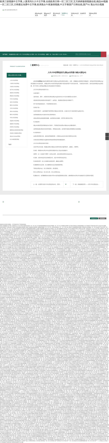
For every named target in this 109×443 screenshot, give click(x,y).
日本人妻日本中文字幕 (60, 288)
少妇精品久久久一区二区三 (90, 283)
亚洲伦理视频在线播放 (59, 319)
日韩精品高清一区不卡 (93, 271)
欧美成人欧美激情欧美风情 (45, 314)
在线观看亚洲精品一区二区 (64, 316)
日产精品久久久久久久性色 (9, 342)
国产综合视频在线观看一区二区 (80, 406)
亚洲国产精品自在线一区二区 (66, 235)
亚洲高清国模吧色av (38, 241)
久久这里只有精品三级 (19, 340)
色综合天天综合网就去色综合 (76, 360)
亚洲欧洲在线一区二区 (31, 245)
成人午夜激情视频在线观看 (44, 383)
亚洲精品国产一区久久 (78, 385)
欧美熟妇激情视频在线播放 (88, 349)
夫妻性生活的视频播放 (93, 296)
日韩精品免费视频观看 (36, 436)
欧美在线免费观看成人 (101, 297)
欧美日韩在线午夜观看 (19, 245)
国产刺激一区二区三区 (54, 406)
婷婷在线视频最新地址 (100, 245)
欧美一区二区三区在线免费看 (19, 385)
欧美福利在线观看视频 (73, 353)
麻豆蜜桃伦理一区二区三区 (18, 230)
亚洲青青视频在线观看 (18, 293)
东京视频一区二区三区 (16, 231)
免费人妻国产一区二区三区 (64, 278)
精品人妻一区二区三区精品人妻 (61, 349)
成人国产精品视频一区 (100, 419)
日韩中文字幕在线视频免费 (61, 297)
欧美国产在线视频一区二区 (48, 336)
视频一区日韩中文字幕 (70, 314)
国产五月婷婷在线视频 (70, 366)
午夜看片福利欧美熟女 (28, 362)
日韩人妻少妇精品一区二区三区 (15, 376)
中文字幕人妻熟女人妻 (53, 307)
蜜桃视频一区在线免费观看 (18, 327)
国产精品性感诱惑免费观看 (79, 370)
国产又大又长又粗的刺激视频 (11, 243)
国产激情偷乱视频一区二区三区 (57, 331)
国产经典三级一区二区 (19, 386)
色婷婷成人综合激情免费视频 (53, 231)
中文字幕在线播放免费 (94, 250)
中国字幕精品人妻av (90, 342)
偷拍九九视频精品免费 (52, 296)
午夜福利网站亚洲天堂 (10, 297)
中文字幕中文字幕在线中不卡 (59, 306)
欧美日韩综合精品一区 (52, 251)
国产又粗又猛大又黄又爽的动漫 (90, 280)
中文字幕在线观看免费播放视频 (49, 316)
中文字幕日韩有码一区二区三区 (44, 402)
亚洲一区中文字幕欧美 (52, 270)
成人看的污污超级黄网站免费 (74, 227)
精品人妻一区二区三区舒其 (42, 359)
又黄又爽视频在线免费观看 (32, 230)
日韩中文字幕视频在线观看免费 (19, 309)
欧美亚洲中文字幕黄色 (48, 380)
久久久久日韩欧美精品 (65, 291)
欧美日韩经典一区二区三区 (60, 353)
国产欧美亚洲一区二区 (88, 300)
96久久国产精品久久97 (6, 271)
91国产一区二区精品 (101, 423)
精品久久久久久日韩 (17, 253)
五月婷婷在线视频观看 (14, 300)
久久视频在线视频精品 (87, 336)
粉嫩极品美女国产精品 (9, 316)
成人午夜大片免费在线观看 (18, 247)
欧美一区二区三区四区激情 (41, 280)
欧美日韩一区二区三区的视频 (13, 241)
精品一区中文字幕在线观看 (24, 235)
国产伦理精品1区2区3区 (69, 261)
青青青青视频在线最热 (68, 317)
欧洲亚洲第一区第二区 (85, 389)
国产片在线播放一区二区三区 (44, 268)
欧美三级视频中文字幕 (10, 274)
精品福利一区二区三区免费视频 (91, 268)
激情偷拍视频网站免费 (68, 357)
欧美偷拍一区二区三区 (16, 254)
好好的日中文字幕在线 (102, 274)
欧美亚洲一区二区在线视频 (27, 286)
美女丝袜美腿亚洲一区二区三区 (12, 304)
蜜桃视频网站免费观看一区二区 (50, 395)
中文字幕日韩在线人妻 (89, 409)
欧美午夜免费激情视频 (33, 321)
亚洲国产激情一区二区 (42, 409)
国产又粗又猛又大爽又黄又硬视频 (35, 426)
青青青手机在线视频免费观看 (101, 287)
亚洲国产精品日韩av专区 (71, 374)
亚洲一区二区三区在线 (16, 337)
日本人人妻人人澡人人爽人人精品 (60, 266)
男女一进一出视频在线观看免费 (44, 293)
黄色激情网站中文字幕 (102, 270)
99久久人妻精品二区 (86, 233)
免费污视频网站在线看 (75, 267)
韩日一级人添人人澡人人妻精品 (35, 267)
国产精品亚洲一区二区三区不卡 (64, 234)
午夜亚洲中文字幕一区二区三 (77, 435)
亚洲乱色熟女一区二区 (25, 257)
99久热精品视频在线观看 (32, 413)
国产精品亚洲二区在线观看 (62, 274)
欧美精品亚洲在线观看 (80, 238)
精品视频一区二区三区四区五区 (93, 290)
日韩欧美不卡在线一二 (90, 385)
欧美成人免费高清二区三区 (100, 336)
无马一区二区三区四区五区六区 (20, 395)
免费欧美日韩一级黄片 (72, 281)
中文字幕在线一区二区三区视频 (31, 376)
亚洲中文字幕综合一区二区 (98, 257)
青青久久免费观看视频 (57, 248)
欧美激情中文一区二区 (96, 230)
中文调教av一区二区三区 (51, 320)
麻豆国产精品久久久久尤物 (70, 352)
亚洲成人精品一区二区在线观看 (35, 403)
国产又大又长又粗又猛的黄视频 (18, 363)
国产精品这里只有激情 (26, 407)
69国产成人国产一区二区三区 (25, 372)
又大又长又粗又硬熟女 (22, 382)
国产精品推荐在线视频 (66, 359)
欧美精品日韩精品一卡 (40, 231)
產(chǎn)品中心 (25, 208)
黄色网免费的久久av (89, 323)
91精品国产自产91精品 (90, 294)
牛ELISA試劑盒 (14, 99)
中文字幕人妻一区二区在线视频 (88, 367)
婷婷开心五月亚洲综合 (71, 276)
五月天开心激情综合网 (46, 339)
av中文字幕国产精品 (73, 228)
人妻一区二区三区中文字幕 (39, 251)
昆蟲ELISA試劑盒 (14, 120)
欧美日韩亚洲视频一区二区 (35, 364)
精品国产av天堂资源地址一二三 (72, 230)
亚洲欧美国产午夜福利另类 (65, 395)
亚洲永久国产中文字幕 (101, 237)
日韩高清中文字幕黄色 (42, 396)
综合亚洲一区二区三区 (48, 392)
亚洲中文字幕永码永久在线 (44, 244)
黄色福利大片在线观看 (90, 426)
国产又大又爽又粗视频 (73, 393)
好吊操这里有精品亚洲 (28, 370)
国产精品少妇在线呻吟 (95, 352)
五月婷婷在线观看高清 (61, 257)
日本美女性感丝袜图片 (38, 300)
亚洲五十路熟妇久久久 (15, 367)
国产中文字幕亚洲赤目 (8, 397)
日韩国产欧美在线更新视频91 (57, 260)
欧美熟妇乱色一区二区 (58, 293)
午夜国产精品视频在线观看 (18, 227)
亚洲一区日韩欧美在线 (9, 429)
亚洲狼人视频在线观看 (96, 343)
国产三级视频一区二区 (32, 266)
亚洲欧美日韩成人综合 (74, 367)
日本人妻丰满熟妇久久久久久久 (8, 349)
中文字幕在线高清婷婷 (48, 333)
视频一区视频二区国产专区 (37, 237)
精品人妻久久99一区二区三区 (59, 326)
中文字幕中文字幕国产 (5, 248)
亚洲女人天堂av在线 (33, 314)
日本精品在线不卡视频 (86, 337)
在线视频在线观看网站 (66, 386)
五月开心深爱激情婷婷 (36, 255)
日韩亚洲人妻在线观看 (89, 264)
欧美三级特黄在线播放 (5, 309)
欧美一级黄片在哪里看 (72, 382)
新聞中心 (75, 65)
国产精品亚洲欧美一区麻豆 (19, 373)
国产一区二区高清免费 (59, 438)
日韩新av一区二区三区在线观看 (64, 426)
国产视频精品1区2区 (62, 228)
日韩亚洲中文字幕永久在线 (29, 337)
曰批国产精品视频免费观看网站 (67, 334)
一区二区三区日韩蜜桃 (78, 387)
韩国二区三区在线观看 (23, 290)
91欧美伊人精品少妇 (50, 372)
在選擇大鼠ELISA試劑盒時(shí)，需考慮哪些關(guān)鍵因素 (55, 184)
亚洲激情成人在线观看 (83, 258)
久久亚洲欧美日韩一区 (20, 240)
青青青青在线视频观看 (45, 306)
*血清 (9, 144)
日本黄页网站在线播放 (61, 237)
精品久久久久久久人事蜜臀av (19, 260)
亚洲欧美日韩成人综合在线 (65, 309)
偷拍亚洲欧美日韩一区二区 (52, 334)
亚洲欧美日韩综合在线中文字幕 (35, 233)
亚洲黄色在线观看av (92, 303)
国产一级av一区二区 (34, 306)
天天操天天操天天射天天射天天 (13, 360)
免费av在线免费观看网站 (44, 238)
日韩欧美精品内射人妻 (54, 280)
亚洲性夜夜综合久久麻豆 (11, 263)
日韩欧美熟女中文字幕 (90, 387)
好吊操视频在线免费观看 (86, 393)
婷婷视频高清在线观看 (15, 406)
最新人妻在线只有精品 (36, 277)
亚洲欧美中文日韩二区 (10, 317)
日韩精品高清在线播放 (62, 360)
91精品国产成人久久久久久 (35, 380)
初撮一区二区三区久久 (78, 310)
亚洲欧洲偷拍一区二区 (21, 310)
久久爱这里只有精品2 (89, 419)
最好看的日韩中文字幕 (84, 257)
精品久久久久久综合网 (7, 245)
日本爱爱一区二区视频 (7, 330)
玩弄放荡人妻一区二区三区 (65, 270)
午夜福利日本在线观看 (51, 432)
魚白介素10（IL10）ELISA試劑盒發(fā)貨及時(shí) (65, 54)
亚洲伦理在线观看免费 (47, 399)
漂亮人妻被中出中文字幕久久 (100, 304)
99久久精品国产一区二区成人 (7, 306)
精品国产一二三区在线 (67, 385)
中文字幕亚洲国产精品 (32, 329)
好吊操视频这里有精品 (40, 432)
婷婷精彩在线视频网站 (31, 248)
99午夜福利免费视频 (103, 420)
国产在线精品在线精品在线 (88, 354)
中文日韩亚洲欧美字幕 (20, 268)
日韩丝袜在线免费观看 (68, 238)
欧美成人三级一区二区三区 (20, 267)
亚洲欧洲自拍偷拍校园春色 (75, 287)
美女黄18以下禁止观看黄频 (78, 342)
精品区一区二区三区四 (5, 250)
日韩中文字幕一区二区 (43, 250)
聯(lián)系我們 (39, 208)
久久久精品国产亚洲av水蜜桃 (61, 324)
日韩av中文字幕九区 (19, 270)
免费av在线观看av (47, 255)
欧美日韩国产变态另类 (35, 263)
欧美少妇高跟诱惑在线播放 (93, 334)
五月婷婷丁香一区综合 (9, 430)
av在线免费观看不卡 (9, 233)
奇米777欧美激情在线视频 (45, 405)
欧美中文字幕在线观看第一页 (100, 247)
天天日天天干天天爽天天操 (61, 330)
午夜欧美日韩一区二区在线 (89, 333)
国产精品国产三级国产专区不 (55, 377)
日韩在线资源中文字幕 (59, 379)
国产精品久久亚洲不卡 (75, 243)
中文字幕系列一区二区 (34, 316)
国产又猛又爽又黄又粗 (17, 303)
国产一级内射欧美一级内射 (75, 333)
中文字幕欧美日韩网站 (94, 314)
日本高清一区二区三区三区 (44, 373)
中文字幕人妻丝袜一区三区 (101, 228)
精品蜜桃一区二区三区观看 (22, 430)
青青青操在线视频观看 (101, 294)
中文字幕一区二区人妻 (13, 291)
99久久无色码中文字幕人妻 (80, 359)
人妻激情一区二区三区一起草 (35, 309)
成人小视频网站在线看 (47, 343)
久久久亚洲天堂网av (86, 326)
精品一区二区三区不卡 (26, 264)
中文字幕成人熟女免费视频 (46, 324)
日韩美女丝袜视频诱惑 (51, 370)
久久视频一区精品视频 (90, 310)
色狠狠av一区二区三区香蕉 (56, 254)
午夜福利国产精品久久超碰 (30, 383)
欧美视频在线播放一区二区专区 (44, 366)
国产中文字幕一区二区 (31, 340)
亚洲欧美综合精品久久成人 (38, 334)
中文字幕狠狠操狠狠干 (47, 319)
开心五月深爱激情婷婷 (8, 240)
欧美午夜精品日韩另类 (52, 286)
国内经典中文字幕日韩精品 (100, 362)
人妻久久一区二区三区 (46, 317)
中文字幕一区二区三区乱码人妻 (20, 271)
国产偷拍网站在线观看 (34, 271)
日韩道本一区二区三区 (43, 260)
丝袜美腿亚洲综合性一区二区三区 (62, 439)
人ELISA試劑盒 (14, 80)
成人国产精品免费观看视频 (17, 294)
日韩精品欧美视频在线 (59, 240)
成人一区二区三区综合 (77, 409)
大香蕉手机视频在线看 (7, 267)
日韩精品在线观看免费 (97, 436)
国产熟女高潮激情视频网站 (59, 397)
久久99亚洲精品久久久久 (36, 392)
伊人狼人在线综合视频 (56, 238)
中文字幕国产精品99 (21, 405)
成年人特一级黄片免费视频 (18, 311)
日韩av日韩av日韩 (41, 296)
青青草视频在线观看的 (59, 313)
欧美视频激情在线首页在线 (23, 342)
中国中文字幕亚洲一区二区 (44, 393)
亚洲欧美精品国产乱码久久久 (33, 240)
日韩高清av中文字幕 (13, 258)
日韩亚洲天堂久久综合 (13, 255)
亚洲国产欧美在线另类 (38, 369)
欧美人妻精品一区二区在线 (74, 354)
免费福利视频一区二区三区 (44, 227)
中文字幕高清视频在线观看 (70, 321)
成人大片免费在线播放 (27, 367)
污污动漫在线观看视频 (102, 369)
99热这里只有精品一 (5, 238)
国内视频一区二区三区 (44, 413)
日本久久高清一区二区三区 (46, 247)
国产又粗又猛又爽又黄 (48, 258)
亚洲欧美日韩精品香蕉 (88, 392)
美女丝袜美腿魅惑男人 (24, 334)
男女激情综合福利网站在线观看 (99, 311)
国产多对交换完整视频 (20, 281)
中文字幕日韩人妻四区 (100, 251)
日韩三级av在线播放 (64, 243)
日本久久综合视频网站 (82, 413)
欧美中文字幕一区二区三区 (68, 303)
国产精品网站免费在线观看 (98, 233)
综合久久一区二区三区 (48, 288)
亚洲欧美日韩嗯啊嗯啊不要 (46, 299)
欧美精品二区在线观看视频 (46, 438)
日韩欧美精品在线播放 (50, 367)
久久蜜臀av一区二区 (71, 250)
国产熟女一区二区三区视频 (44, 248)
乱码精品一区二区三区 (38, 264)
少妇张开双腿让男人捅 (85, 301)
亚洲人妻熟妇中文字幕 (46, 261)
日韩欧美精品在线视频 (61, 354)
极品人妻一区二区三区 (36, 297)
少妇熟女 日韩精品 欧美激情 (85, 382)
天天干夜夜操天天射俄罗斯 (16, 339)
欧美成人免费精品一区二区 (55, 419)
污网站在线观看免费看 (75, 233)
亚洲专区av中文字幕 (18, 383)
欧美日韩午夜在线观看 (79, 231)
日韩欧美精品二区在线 (35, 319)
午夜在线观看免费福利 (31, 393)
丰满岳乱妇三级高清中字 (52, 243)
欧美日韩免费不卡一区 (86, 247)
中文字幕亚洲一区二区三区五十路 (74, 331)
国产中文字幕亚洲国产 (50, 389)
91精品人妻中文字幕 (83, 276)
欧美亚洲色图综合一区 (27, 360)
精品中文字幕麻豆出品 (86, 347)
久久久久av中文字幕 (5, 296)
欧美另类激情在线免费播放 (71, 245)
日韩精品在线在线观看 (30, 293)
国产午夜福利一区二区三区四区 (22, 435)
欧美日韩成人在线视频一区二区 (10, 237)
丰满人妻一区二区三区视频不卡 (30, 238)
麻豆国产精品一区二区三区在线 (61, 268)
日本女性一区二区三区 (94, 321)
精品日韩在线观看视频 (95, 284)
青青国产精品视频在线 (9, 321)
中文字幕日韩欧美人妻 (18, 396)
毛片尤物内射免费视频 (85, 293)
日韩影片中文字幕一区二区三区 (90, 327)
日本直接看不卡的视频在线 (82, 415)
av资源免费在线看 (102, 412)
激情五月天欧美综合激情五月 (83, 253)
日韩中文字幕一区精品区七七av (86, 228)
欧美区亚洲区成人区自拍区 (76, 420)
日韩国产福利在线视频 (30, 366)
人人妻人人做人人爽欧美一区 (50, 309)
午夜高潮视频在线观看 (101, 349)
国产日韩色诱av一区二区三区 (60, 339)
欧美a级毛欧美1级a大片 (43, 283)
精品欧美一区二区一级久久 (28, 344)
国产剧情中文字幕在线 (49, 237)
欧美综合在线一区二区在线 (50, 233)
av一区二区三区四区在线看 (88, 267)
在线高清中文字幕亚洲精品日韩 (19, 389)
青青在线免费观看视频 (89, 395)
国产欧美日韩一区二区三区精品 (12, 320)
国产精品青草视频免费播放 (82, 284)
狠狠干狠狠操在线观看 (31, 227)
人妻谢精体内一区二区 (10, 382)
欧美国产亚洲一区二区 (69, 417)
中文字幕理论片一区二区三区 (30, 253)
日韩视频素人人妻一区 (52, 235)
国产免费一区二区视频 (85, 306)
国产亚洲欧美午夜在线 (63, 233)
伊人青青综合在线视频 (96, 260)
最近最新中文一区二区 (52, 428)
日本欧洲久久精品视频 (45, 326)
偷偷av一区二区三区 (70, 240)
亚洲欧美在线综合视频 (29, 377)
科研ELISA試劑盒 (14, 127)
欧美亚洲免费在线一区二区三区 (97, 258)
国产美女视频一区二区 (99, 243)
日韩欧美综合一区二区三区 (76, 266)
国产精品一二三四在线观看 (20, 330)
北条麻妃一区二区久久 (50, 356)
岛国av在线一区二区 (79, 235)
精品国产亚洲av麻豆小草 (88, 286)
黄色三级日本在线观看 (72, 288)
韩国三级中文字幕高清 (11, 235)
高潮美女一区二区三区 (73, 257)
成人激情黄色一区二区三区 (34, 423)
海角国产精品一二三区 (62, 436)
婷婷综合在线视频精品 (8, 440)
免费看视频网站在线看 (58, 329)
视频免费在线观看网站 (5, 389)
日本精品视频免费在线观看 (44, 433)
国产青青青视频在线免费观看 (64, 310)
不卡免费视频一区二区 (7, 426)
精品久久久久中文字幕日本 (17, 296)
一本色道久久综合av (64, 307)
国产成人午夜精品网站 (8, 268)
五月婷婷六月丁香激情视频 (9, 343)
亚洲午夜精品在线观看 (50, 234)
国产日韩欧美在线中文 (50, 360)
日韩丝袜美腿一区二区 (80, 244)
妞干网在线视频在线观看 (47, 313)
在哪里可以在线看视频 (5, 395)
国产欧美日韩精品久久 (18, 326)
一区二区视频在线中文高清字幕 (15, 377)
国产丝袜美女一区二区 (83, 321)
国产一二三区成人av (103, 248)
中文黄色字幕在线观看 (53, 291)
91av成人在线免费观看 (57, 253)
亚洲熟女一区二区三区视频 (70, 254)
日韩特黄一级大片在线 (5, 230)
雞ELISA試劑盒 (14, 105)
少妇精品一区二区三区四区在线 (12, 323)
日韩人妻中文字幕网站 (39, 372)
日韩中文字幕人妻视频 (49, 257)
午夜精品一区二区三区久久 (86, 339)
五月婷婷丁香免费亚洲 (46, 271)
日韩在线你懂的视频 (16, 238)
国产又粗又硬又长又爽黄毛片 (26, 243)
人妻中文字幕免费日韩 (80, 303)
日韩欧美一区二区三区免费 (62, 267)
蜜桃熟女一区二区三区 (77, 264)
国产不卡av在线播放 (85, 230)
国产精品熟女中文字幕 (27, 241)
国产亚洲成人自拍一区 (8, 266)
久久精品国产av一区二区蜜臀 (23, 416)
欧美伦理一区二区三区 (33, 310)
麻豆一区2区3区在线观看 (90, 278)
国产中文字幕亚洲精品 (65, 283)
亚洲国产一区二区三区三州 (19, 288)
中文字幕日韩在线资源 (67, 412)
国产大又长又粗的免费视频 (37, 356)
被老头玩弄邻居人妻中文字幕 (89, 402)
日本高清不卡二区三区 (91, 274)
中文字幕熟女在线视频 (73, 364)
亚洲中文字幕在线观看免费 (75, 405)
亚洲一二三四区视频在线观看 (56, 362)
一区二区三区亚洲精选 (43, 254)
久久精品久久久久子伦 (43, 303)
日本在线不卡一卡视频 (48, 281)
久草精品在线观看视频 (91, 291)
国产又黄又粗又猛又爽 (69, 253)
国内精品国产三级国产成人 (45, 329)
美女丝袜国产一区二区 (6, 288)
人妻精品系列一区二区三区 (59, 402)
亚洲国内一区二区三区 (92, 428)
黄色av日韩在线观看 (9, 281)
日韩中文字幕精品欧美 (27, 234)
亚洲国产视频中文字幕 (69, 248)
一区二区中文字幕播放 (60, 380)
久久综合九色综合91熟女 (22, 316)
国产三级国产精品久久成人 (33, 349)
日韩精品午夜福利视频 (38, 301)
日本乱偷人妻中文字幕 (90, 403)
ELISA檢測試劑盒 (14, 139)
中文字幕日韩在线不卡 (68, 350)
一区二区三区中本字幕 (22, 380)
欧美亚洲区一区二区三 (81, 271)
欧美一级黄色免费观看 (95, 254)
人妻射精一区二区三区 (82, 250)
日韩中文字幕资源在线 (7, 386)
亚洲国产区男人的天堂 (47, 327)
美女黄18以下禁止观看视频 (60, 399)
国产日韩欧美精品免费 (5, 403)
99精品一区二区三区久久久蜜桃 (34, 281)
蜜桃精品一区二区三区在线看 (75, 300)
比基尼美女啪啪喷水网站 (83, 299)
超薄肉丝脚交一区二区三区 (101, 286)
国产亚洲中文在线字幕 (67, 231)
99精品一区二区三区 (87, 372)
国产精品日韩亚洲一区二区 (26, 369)
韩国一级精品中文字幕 (38, 367)
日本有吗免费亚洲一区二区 (50, 363)
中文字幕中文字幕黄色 (9, 336)
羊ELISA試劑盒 (14, 117)
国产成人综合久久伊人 (49, 277)
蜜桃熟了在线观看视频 (58, 255)
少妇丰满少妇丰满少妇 (55, 385)
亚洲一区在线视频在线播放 (90, 266)
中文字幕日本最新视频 (85, 436)
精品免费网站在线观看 (63, 286)
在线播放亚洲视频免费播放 (79, 428)
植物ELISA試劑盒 (14, 123)
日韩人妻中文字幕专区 (77, 283)
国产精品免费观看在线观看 (20, 314)
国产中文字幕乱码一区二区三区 (45, 379)
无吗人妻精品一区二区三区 (76, 268)
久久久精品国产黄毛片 (83, 254)
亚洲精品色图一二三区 (38, 234)
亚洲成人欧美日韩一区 (19, 347)
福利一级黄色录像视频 (5, 311)
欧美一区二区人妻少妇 (71, 258)
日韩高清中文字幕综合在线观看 (76, 373)
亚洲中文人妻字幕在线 (25, 323)
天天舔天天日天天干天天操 (86, 364)
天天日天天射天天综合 (23, 263)
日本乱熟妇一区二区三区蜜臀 (33, 397)
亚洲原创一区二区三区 (47, 276)
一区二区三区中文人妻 (99, 339)
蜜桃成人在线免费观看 (56, 357)
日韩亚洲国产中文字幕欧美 (74, 326)
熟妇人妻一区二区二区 (14, 264)
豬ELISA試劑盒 (14, 114)
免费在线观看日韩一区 (7, 433)
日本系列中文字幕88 (54, 283)
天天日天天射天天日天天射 (34, 284)
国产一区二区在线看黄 (34, 317)
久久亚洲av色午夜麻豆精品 (71, 311)
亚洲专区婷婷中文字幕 (17, 442)
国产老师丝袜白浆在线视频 (79, 309)
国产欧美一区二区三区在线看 (48, 274)
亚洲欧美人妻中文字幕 (40, 286)
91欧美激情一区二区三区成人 (77, 274)
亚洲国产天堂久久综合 (15, 234)
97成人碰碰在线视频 (11, 261)
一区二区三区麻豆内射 (44, 374)
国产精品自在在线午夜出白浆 (46, 330)
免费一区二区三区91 (60, 263)
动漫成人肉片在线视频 (26, 354)
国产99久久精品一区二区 (8, 379)
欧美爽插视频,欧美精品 (45, 321)
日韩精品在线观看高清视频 (6, 276)
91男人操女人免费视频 (90, 235)
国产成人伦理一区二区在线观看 (86, 245)
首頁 (70, 65)
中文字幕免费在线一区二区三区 (36, 390)
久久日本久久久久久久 (33, 387)
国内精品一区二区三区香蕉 (31, 294)
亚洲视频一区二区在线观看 (83, 260)
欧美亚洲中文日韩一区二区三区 (99, 306)
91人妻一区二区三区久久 (48, 263)
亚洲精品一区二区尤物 (83, 273)
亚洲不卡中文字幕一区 (99, 313)
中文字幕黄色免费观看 (90, 231)
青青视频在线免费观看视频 (65, 251)
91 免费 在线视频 (39, 228)
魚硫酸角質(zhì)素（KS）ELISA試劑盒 (19, 54)
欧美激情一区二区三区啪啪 (29, 419)
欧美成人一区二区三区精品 (61, 364)
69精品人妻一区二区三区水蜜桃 (43, 417)
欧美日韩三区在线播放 (22, 261)
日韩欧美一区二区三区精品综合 (77, 290)
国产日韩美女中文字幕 (60, 440)
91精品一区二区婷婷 (60, 258)
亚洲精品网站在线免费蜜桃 (25, 251)
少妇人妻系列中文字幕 (17, 250)
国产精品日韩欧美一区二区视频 (20, 313)
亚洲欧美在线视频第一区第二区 (63, 392)
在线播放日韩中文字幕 (58, 271)
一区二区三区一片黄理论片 (74, 390)
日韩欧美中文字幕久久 (57, 230)
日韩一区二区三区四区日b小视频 (47, 294)
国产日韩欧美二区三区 (72, 241)
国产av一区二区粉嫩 (77, 251)
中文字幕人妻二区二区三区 (20, 324)
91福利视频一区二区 (62, 390)
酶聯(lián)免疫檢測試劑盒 (16, 130)
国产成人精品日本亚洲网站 (61, 333)
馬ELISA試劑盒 (14, 111)
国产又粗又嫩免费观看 (30, 283)
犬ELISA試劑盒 (14, 108)
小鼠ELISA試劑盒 (14, 83)
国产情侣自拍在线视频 (14, 257)
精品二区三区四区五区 (77, 323)
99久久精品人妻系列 (68, 377)
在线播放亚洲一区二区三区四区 (91, 331)
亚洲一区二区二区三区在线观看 (12, 228)
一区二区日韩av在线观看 (43, 245)
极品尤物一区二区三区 (80, 317)
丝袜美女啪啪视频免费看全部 (68, 340)
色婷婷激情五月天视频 (73, 306)
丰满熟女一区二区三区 (64, 369)
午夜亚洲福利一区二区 (75, 349)
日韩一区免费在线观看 (25, 333)
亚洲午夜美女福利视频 (73, 237)
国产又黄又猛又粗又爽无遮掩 (99, 281)
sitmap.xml (94, 218)
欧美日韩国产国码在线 (11, 251)
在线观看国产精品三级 (21, 284)
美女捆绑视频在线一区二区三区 (33, 327)
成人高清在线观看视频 (24, 237)
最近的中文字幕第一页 (50, 228)
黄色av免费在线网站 (79, 377)
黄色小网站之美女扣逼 (9, 310)
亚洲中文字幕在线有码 (84, 311)
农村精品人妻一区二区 (36, 342)
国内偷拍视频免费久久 (37, 257)
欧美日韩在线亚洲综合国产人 (11, 277)
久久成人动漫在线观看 (37, 304)
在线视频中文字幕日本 (96, 417)
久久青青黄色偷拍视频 (92, 244)
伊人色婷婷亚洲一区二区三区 (26, 280)
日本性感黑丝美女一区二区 (30, 250)
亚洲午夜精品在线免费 (95, 273)
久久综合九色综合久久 (16, 362)
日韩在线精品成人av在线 (81, 357)
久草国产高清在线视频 (72, 380)
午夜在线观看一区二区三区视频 (34, 288)
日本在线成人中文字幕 (29, 307)
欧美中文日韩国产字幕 (8, 273)
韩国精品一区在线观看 (96, 380)
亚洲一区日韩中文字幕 (60, 241)
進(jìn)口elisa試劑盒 (15, 136)
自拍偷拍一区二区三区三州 (85, 281)
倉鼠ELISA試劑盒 (14, 92)
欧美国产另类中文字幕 (21, 439)
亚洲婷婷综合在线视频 (37, 333)
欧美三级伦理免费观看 (78, 423)
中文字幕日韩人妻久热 (58, 284)
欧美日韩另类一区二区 (38, 360)
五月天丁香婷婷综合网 (102, 402)
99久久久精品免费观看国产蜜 (71, 255)
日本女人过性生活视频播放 (44, 253)
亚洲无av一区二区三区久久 (89, 369)
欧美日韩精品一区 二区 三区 (59, 227)
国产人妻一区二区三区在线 (62, 294)
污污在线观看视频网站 (38, 354)
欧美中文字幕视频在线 (36, 416)
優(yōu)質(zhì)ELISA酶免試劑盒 (15, 75)
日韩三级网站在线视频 (25, 277)
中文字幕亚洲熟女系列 (32, 273)
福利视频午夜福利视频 (36, 258)
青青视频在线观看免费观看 (32, 347)
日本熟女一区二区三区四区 (6, 287)
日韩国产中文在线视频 (91, 396)
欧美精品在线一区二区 (102, 387)
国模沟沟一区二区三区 (62, 301)
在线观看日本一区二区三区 (99, 337)
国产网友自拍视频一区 (94, 319)
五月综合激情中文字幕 (75, 307)
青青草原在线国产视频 (69, 271)
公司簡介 (9, 208)
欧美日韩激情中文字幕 (70, 344)
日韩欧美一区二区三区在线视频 (11, 280)
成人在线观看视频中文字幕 (97, 253)
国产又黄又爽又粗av (92, 238)
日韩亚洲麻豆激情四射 (8, 435)
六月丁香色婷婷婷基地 (37, 278)
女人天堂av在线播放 (39, 320)
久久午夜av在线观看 (65, 280)
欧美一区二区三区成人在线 (90, 439)
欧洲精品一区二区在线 (39, 243)
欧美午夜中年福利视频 (44, 422)
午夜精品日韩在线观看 (31, 386)
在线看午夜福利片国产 (66, 387)
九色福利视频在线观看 (75, 336)
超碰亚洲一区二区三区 (62, 367)
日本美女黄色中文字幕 (19, 357)
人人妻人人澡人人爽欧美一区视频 (47, 310)
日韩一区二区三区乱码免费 (57, 245)
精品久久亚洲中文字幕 (57, 383)
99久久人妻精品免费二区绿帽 (87, 297)
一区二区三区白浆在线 (49, 300)
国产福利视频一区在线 (59, 343)
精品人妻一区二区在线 (70, 299)
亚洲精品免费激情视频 (74, 297)
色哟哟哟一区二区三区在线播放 (62, 247)
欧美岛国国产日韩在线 (5, 227)
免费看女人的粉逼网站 (16, 370)
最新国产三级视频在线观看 (9, 352)
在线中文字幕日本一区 (98, 263)
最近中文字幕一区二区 (50, 301)
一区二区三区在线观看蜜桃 (30, 303)
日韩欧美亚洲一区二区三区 (72, 313)
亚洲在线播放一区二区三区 (99, 344)
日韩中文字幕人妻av (19, 283)
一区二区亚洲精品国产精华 (64, 370)
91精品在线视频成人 (101, 373)
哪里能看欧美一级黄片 (55, 359)
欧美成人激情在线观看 (85, 255)
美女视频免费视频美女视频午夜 (39, 435)
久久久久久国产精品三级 (13, 286)
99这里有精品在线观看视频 (93, 317)
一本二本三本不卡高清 (34, 274)
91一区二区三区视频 (58, 261)
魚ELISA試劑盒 (14, 102)
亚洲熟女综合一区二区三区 (12, 432)
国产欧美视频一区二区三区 (74, 327)
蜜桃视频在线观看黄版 (43, 331)
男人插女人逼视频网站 (20, 397)
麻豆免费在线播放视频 (49, 304)
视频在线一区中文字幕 (71, 343)
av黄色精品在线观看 (57, 317)
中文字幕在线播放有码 (83, 319)
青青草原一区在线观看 (28, 231)
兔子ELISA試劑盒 (14, 89)
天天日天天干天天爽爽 (49, 267)
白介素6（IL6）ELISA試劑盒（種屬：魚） (41, 54)
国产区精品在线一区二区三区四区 (59, 422)
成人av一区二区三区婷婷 (17, 299)
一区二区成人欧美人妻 (20, 233)
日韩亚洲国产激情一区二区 (60, 327)
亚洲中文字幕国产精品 (45, 230)
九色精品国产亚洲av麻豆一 (57, 273)
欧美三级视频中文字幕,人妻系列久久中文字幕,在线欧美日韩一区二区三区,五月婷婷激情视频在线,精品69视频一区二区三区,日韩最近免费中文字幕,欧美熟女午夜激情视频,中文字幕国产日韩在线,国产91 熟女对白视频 (53, 225)
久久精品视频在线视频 (90, 377)
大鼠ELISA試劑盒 (14, 86)
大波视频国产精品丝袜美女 (91, 234)
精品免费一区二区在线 (9, 412)
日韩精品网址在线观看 (49, 264)
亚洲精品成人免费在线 (93, 261)
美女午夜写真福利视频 (87, 304)
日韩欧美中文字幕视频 (90, 423)
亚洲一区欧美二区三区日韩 (25, 301)
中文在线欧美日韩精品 (77, 407)
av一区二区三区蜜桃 (24, 392)
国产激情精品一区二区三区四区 (55, 352)
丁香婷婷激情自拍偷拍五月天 (9, 278)
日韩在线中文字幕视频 (97, 288)
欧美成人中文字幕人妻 (85, 438)
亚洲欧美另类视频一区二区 (88, 227)
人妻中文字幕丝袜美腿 (31, 357)
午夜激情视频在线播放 (39, 346)
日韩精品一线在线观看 (57, 321)
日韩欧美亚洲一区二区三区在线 (18, 374)
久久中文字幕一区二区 (46, 349)
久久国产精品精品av (80, 376)
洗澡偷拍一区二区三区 (30, 396)
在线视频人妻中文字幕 (81, 261)
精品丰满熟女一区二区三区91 (95, 240)
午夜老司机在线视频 (8, 270)
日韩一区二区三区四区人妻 (23, 356)
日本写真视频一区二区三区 (57, 415)
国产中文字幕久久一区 (34, 261)
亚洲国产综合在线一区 (7, 347)
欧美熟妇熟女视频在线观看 (8, 405)
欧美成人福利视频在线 (90, 270)
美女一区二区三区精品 (63, 320)
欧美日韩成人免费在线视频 (19, 244)
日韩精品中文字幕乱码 (87, 243)
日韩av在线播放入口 (32, 260)
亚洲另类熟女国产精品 (8, 387)
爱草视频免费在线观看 (75, 286)
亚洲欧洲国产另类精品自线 (98, 255)
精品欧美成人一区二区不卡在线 (87, 329)
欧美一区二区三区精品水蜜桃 (41, 362)
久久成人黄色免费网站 (79, 396)
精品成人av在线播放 (95, 241)
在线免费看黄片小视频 (81, 240)
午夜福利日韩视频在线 (84, 241)
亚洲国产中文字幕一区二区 (28, 410)
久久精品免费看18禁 (42, 337)
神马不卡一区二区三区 (58, 366)
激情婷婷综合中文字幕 (56, 413)
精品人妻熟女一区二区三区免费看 (32, 339)
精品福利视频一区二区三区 (13, 400)
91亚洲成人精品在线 (31, 268)
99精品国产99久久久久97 (61, 277)
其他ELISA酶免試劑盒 (16, 133)
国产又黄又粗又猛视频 (94, 276)
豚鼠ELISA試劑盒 (14, 96)
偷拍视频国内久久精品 (93, 340)
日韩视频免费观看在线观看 (64, 407)
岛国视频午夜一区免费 (71, 319)
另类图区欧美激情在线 (89, 407)
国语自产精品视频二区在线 (22, 353)
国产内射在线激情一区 (79, 346)
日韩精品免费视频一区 (25, 304)
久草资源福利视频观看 (82, 379)
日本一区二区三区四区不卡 (51, 369)
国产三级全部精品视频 (99, 405)
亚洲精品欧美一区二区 (91, 370)
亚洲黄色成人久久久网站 (21, 387)
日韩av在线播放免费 (94, 379)
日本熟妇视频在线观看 (58, 314)
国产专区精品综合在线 (78, 234)
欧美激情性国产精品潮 (31, 373)
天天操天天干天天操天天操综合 (27, 291)
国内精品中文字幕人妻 (57, 244)
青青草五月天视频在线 (70, 260)
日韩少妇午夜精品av (69, 244)
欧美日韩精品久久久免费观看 (43, 415)
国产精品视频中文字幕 (101, 360)
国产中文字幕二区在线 (77, 278)
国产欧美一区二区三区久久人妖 (60, 290)
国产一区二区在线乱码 (72, 440)
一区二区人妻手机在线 (57, 376)
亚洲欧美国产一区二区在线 (98, 293)
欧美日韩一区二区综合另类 (59, 382)
